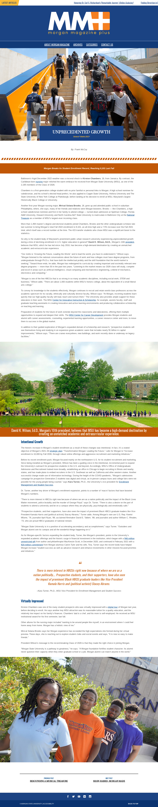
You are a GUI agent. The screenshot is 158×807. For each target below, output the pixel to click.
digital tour (113, 607)
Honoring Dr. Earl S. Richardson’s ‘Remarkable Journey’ (70, 2)
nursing (39, 182)
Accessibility (48, 804)
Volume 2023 (84, 136)
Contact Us (107, 44)
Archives (77, 44)
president (130, 242)
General (76, 136)
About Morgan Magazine (57, 44)
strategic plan (56, 451)
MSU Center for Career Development (86, 315)
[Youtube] (79, 797)
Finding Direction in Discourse (128, 2)
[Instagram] (90, 797)
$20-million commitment (32, 545)
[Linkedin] (84, 797)
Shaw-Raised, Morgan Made (109, 780)
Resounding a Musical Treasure (49, 780)
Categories (92, 44)
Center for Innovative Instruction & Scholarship (74, 300)
